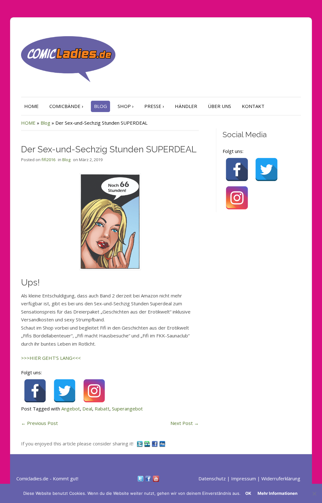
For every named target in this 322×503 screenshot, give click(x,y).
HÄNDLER (186, 106)
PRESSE (154, 106)
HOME (31, 106)
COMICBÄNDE (66, 106)
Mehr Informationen (277, 493)
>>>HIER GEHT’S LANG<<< (51, 358)
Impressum (243, 478)
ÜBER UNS (219, 106)
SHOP (126, 106)
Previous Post (39, 423)
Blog (45, 123)
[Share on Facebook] (155, 443)
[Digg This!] (162, 443)
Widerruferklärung (280, 478)
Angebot (70, 408)
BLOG (100, 106)
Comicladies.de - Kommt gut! (47, 478)
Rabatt (102, 408)
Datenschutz (212, 478)
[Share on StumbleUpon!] (148, 443)
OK (248, 493)
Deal (87, 408)
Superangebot (127, 408)
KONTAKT (253, 106)
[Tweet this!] (140, 443)
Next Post (184, 423)
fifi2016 (48, 159)
